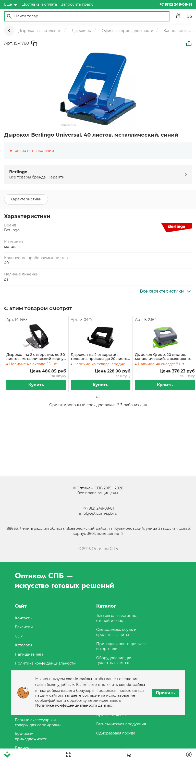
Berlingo (12, 230)
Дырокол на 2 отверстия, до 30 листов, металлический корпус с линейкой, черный (36, 357)
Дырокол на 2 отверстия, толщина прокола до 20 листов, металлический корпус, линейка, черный (100, 357)
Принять (165, 692)
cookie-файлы (79, 679)
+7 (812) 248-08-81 (98, 508)
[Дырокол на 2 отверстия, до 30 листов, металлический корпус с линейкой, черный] (36, 337)
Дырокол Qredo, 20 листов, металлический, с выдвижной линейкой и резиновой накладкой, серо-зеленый (163, 357)
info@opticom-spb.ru (98, 513)
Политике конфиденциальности (66, 705)
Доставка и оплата (39, 4)
